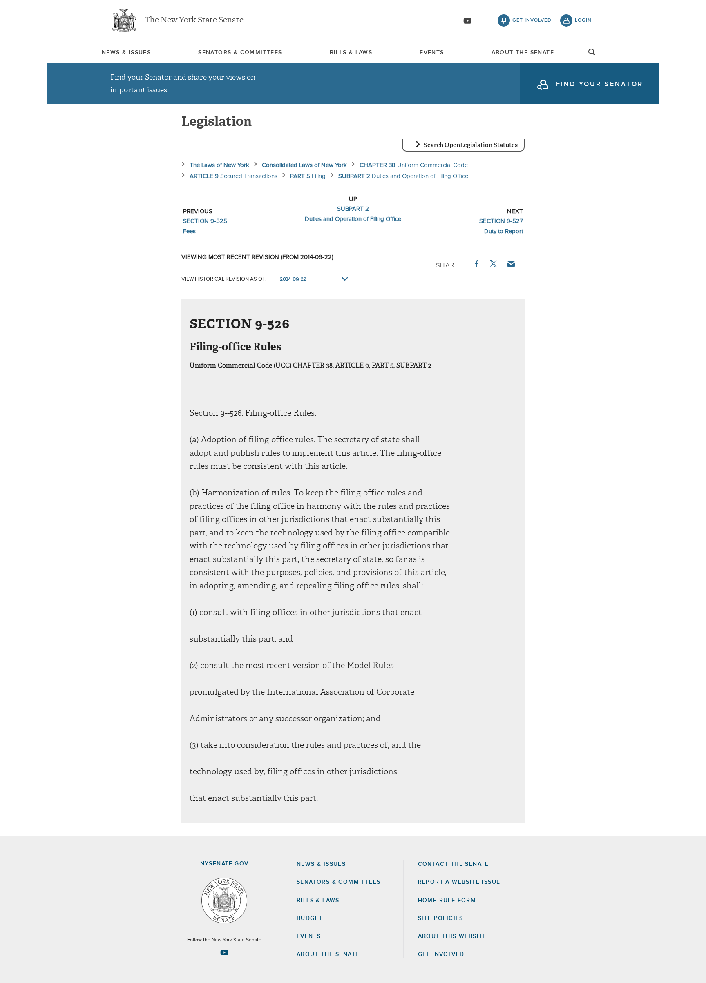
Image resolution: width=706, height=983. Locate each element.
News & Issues (126, 53)
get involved (532, 20)
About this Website (452, 936)
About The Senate (523, 53)
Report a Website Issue (459, 882)
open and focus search (592, 54)
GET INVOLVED (441, 954)
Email (510, 264)
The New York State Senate (194, 20)
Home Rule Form (447, 900)
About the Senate (328, 954)
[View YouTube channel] (467, 21)
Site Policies (440, 918)
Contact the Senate (453, 864)
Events (432, 53)
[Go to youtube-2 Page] (224, 952)
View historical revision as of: (223, 279)
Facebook (476, 264)
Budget (309, 918)
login (583, 20)
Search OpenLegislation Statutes (471, 145)
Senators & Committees (240, 53)
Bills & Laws (351, 53)
